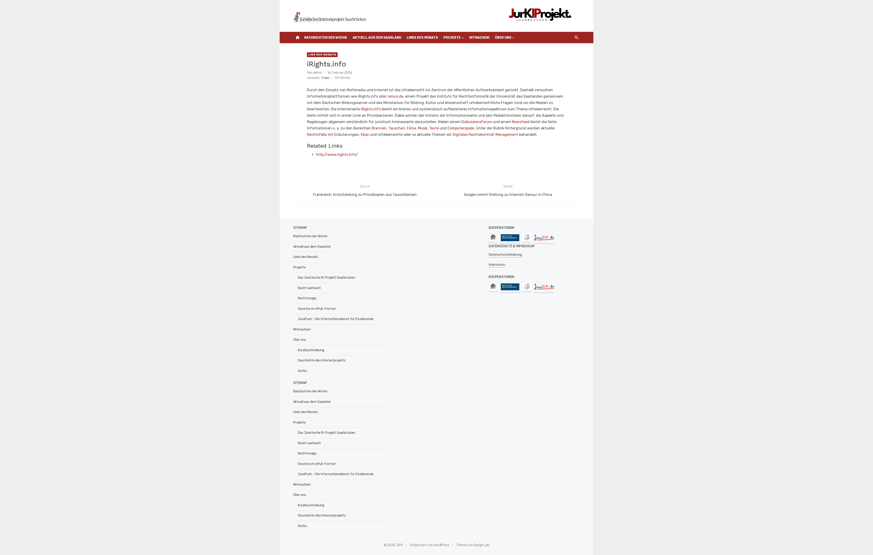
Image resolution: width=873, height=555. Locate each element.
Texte (434, 128)
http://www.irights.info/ (337, 154)
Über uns (503, 38)
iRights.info (371, 109)
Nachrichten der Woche (325, 38)
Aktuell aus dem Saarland (377, 38)
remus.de (395, 96)
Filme (411, 128)
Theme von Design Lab (472, 545)
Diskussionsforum (476, 122)
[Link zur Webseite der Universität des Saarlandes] (493, 240)
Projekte (452, 38)
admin (317, 73)
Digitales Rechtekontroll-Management (485, 134)
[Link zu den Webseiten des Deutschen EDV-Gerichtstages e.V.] (527, 240)
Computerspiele (460, 128)
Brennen (379, 128)
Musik (422, 128)
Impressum (497, 265)
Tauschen (396, 128)
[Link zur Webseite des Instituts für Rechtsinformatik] (510, 241)
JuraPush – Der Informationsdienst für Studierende (336, 319)
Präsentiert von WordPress (429, 545)
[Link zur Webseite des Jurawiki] (544, 241)
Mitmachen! (479, 38)
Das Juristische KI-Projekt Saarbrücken (326, 278)
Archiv (302, 371)
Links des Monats (422, 38)
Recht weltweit (309, 288)
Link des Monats (322, 54)
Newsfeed (520, 122)
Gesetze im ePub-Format (317, 309)
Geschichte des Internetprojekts (322, 360)
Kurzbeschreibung (311, 350)
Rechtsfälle (317, 134)
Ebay (365, 134)
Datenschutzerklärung (505, 255)
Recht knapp (307, 298)
